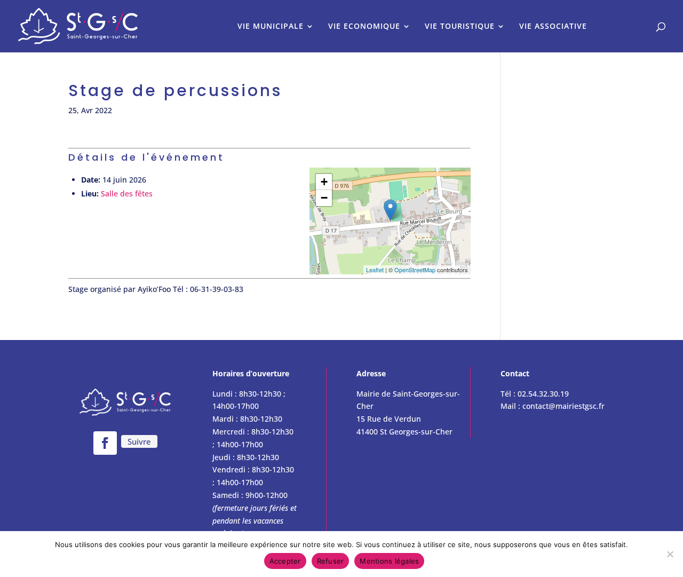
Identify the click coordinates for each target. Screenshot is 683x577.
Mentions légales (389, 561)
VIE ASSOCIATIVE (553, 26)
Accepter (285, 561)
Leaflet (375, 269)
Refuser (330, 561)
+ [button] (324, 181)
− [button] (324, 197)
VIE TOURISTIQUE (460, 26)
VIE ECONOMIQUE (364, 26)
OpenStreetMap (414, 269)
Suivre (139, 441)
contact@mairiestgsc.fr (563, 406)
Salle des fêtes (127, 193)
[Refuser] (669, 554)
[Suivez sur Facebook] (105, 443)
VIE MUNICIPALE (270, 26)
